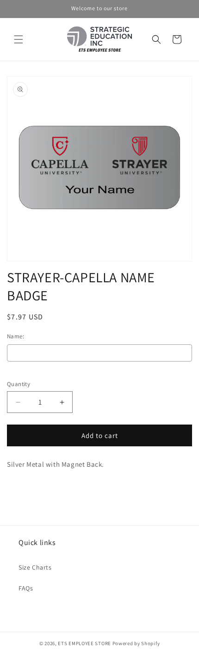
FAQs (26, 588)
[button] (18, 39)
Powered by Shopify (136, 643)
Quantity (18, 384)
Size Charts (35, 567)
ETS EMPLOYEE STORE (84, 643)
